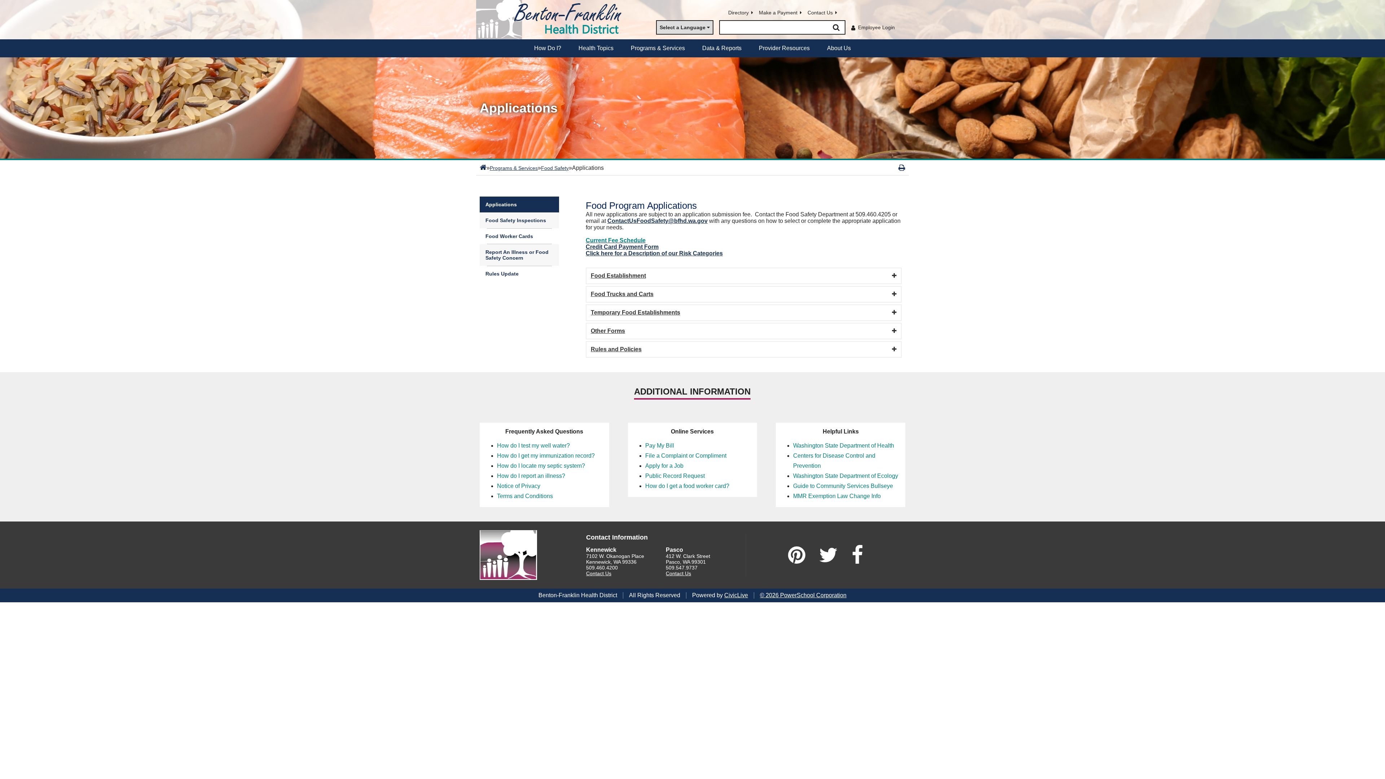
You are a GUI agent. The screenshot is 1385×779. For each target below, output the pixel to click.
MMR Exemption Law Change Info (837, 496)
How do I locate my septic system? (541, 466)
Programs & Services (514, 168)
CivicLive (736, 595)
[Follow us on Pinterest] (796, 555)
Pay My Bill (659, 446)
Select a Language (682, 27)
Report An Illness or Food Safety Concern (517, 255)
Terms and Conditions (525, 496)
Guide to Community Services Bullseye (843, 486)
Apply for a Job (664, 466)
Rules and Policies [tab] (616, 349)
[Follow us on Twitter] (828, 555)
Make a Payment (778, 13)
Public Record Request (675, 476)
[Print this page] (901, 167)
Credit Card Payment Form (622, 247)
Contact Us (820, 13)
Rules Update (502, 274)
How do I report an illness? (531, 476)
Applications (501, 204)
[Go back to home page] (552, 19)
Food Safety (555, 168)
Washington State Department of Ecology (845, 476)
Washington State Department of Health (843, 446)
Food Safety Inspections (515, 220)
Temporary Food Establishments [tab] (635, 312)
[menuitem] (548, 48)
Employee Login (876, 27)
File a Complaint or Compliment (685, 456)
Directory (738, 13)
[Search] (836, 27)
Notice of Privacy (518, 486)
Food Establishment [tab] (618, 276)
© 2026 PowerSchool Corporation (803, 595)
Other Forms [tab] (608, 331)
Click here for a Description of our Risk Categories (654, 253)
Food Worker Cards (509, 236)
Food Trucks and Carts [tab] (622, 294)
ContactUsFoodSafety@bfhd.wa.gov (657, 221)
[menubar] (692, 48)
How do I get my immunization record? (546, 456)
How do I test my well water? (533, 446)
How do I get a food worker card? (687, 486)
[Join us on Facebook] (857, 555)
